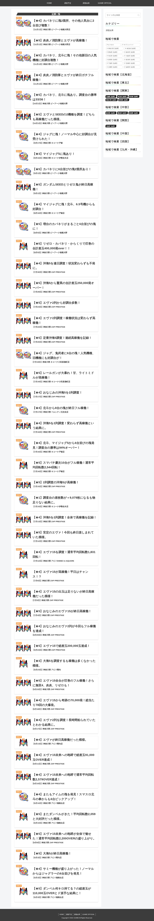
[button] (138, 15)
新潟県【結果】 (134, 113)
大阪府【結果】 (111, 126)
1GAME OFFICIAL (88, 914)
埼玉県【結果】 (122, 96)
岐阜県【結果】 (111, 113)
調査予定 (69, 914)
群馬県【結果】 (124, 100)
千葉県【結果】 (111, 96)
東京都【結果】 (134, 96)
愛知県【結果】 (122, 113)
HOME (62, 914)
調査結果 (109, 30)
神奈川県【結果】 (111, 100)
